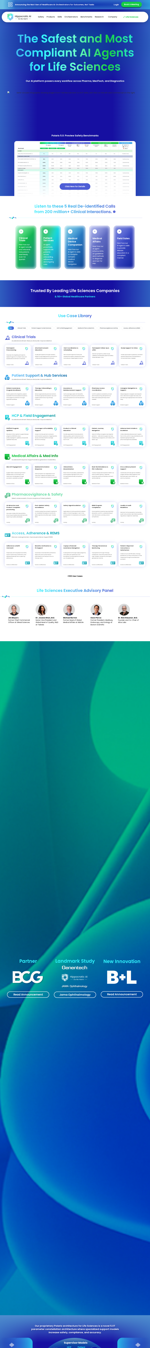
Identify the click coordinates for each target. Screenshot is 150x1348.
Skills (60, 16)
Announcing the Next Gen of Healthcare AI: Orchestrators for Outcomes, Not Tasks (54, 4)
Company (112, 16)
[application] (21, 231)
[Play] (21, 231)
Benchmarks (86, 16)
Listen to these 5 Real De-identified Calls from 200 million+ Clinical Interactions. (74, 209)
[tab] (11, 328)
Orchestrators (71, 16)
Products (51, 16)
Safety (41, 16)
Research (99, 16)
